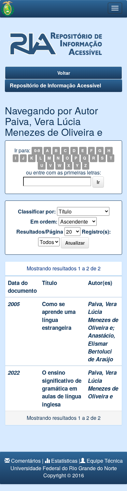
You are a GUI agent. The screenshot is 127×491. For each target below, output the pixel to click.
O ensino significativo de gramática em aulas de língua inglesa (61, 388)
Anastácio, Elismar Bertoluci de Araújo (101, 347)
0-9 (37, 151)
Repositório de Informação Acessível (55, 85)
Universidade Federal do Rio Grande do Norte (63, 468)
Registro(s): (96, 231)
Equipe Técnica (105, 460)
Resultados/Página (39, 231)
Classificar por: (37, 211)
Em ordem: (43, 221)
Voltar (63, 73)
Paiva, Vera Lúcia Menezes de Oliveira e (103, 315)
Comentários (26, 460)
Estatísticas (64, 460)
